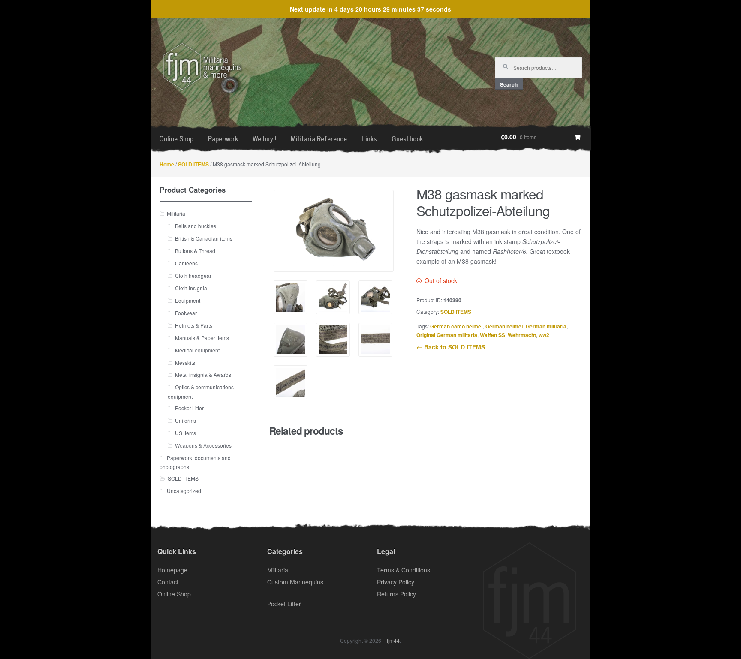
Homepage (172, 570)
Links (369, 138)
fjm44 (393, 640)
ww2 (544, 335)
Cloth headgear (193, 275)
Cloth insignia (191, 288)
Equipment (187, 300)
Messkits (185, 362)
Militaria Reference (319, 138)
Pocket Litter (189, 408)
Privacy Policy (395, 582)
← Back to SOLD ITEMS (450, 347)
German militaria (546, 326)
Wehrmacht (522, 335)
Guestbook (407, 138)
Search (509, 84)
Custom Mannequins (295, 582)
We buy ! (264, 138)
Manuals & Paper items (202, 337)
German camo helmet (456, 326)
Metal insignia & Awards (203, 374)
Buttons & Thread (195, 250)
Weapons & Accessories (203, 445)
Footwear (186, 312)
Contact (167, 582)
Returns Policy (396, 594)
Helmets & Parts (193, 325)
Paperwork (223, 138)
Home (167, 164)
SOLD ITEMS (193, 164)
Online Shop (176, 138)
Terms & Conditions (403, 570)
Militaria (176, 213)
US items (185, 432)
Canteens (186, 263)
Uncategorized (184, 490)
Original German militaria (446, 335)
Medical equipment (197, 350)
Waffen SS (492, 335)
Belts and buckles (195, 225)
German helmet (504, 326)
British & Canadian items (203, 238)
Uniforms (185, 420)
